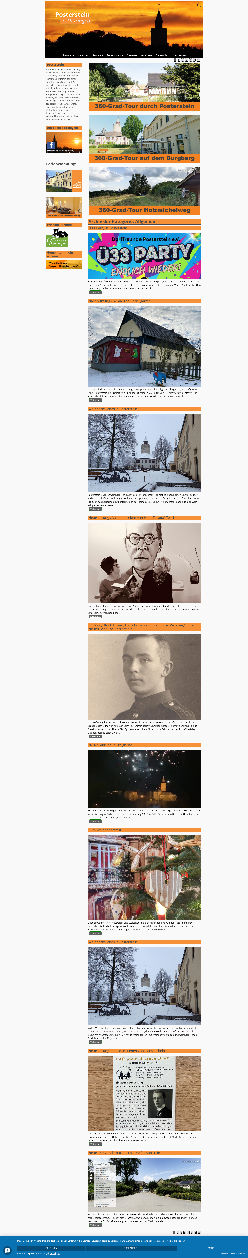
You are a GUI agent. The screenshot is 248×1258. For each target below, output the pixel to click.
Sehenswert (114, 55)
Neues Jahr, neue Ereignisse (110, 745)
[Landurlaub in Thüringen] (57, 246)
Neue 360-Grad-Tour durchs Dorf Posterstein (124, 1152)
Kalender (83, 55)
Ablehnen (51, 1248)
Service (96, 55)
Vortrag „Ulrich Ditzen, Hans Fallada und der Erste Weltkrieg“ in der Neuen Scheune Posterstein (141, 627)
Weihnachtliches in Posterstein (112, 408)
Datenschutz (163, 55)
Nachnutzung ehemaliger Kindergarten (119, 301)
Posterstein (72, 14)
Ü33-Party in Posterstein (107, 228)
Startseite (68, 55)
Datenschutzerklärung (237, 1253)
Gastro (131, 55)
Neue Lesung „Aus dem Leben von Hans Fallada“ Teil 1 (131, 517)
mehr (211, 1248)
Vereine (145, 55)
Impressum (181, 55)
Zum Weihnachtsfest (104, 830)
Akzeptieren (131, 1248)
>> (198, 60)
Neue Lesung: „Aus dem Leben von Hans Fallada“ (127, 1050)
